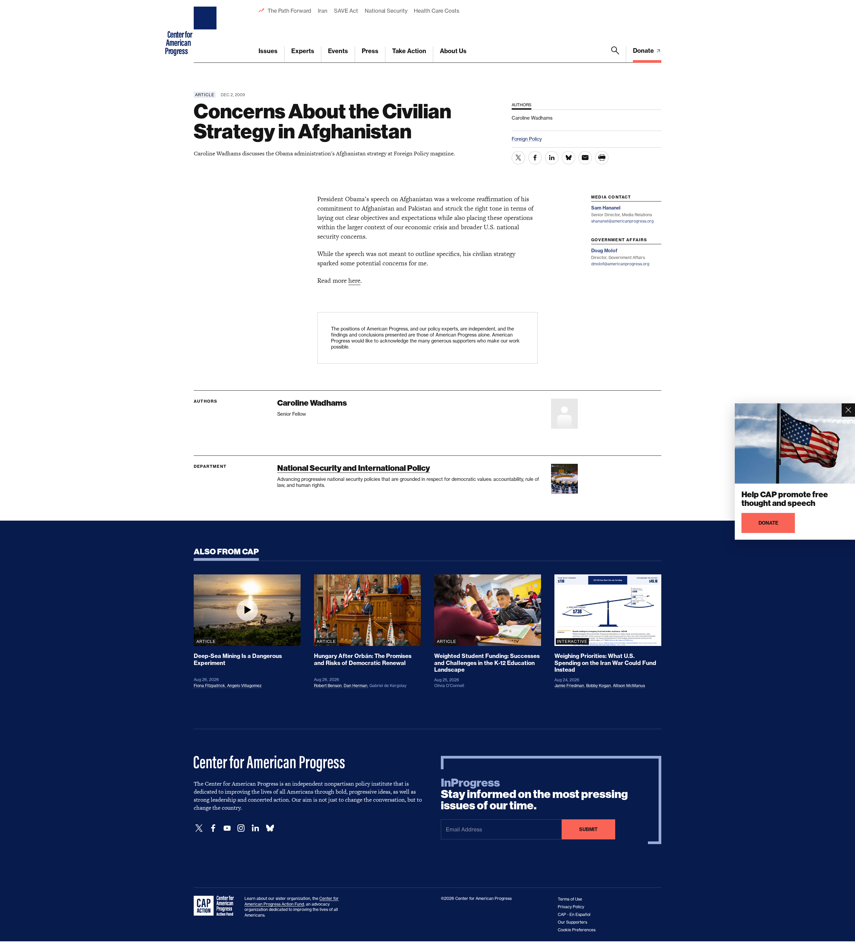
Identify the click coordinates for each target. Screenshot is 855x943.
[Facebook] (213, 828)
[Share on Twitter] (518, 157)
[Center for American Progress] (206, 31)
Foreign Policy (527, 139)
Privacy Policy (571, 906)
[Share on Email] (585, 157)
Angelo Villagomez (244, 685)
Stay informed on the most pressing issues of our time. (534, 794)
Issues (268, 51)
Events (338, 51)
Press (370, 51)
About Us (453, 51)
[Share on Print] (602, 157)
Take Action (409, 51)
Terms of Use (570, 899)
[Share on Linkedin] (551, 157)
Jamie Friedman (569, 685)
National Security (386, 10)
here (354, 280)
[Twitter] (199, 828)
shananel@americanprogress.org (622, 221)
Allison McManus (629, 685)
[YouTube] (227, 828)
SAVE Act (346, 10)
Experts (302, 51)
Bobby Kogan (598, 685)
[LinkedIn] (255, 828)
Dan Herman (355, 685)
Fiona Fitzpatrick (209, 685)
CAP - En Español (574, 914)
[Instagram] (241, 828)
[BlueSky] (270, 828)
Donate (644, 50)
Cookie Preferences (576, 929)
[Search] (615, 54)
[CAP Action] (216, 906)
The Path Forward (289, 10)
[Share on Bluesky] (568, 157)
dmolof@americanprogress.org (620, 263)
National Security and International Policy (353, 468)
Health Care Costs (436, 10)
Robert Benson (328, 685)
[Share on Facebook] (535, 157)
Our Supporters (572, 922)
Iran (322, 10)
